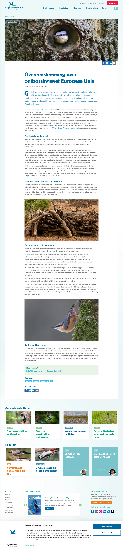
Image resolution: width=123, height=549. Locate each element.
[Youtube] (96, 511)
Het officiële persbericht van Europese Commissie (44, 371)
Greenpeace (73, 128)
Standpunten (9, 512)
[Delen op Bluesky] (107, 63)
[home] (14, 6)
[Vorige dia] (25, 510)
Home (7, 16)
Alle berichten (13, 22)
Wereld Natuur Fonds (59, 128)
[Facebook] (92, 511)
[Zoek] (116, 8)
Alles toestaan (107, 526)
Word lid (50, 509)
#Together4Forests (41, 110)
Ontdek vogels (48, 8)
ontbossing (44, 381)
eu (51, 381)
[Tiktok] (112, 511)
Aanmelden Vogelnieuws (101, 502)
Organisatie (9, 500)
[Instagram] (100, 511)
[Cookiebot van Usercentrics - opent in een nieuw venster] (12, 545)
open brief (52, 117)
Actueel (13, 16)
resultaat (29, 381)
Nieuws (7, 494)
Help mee (77, 8)
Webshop (101, 3)
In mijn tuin (63, 8)
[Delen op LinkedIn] (110, 63)
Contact (105, 8)
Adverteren (9, 510)
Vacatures (8, 502)
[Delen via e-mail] (114, 63)
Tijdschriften (9, 507)
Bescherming (91, 8)
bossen (36, 381)
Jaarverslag (9, 505)
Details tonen (29, 545)
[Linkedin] (104, 511)
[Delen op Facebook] (103, 63)
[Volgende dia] (80, 510)
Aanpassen (106, 533)
